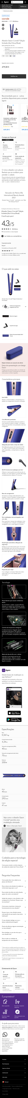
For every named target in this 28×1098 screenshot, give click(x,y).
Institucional (5, 1072)
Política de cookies (16, 1088)
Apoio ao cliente (6, 1068)
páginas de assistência (7, 1027)
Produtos (4, 1059)
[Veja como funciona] (3, 25)
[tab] (3, 56)
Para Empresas (5, 1064)
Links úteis (4, 1077)
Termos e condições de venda (17, 1086)
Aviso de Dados (5, 1091)
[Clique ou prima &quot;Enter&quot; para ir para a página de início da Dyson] (6, 2)
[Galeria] (3, 28)
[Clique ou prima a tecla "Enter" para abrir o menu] (2, 2)
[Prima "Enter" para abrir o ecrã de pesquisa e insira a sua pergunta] (17, 2)
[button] (14, 306)
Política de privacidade (6, 1086)
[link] (11, 236)
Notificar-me (23, 6)
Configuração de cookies (6, 1088)
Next (25, 118)
